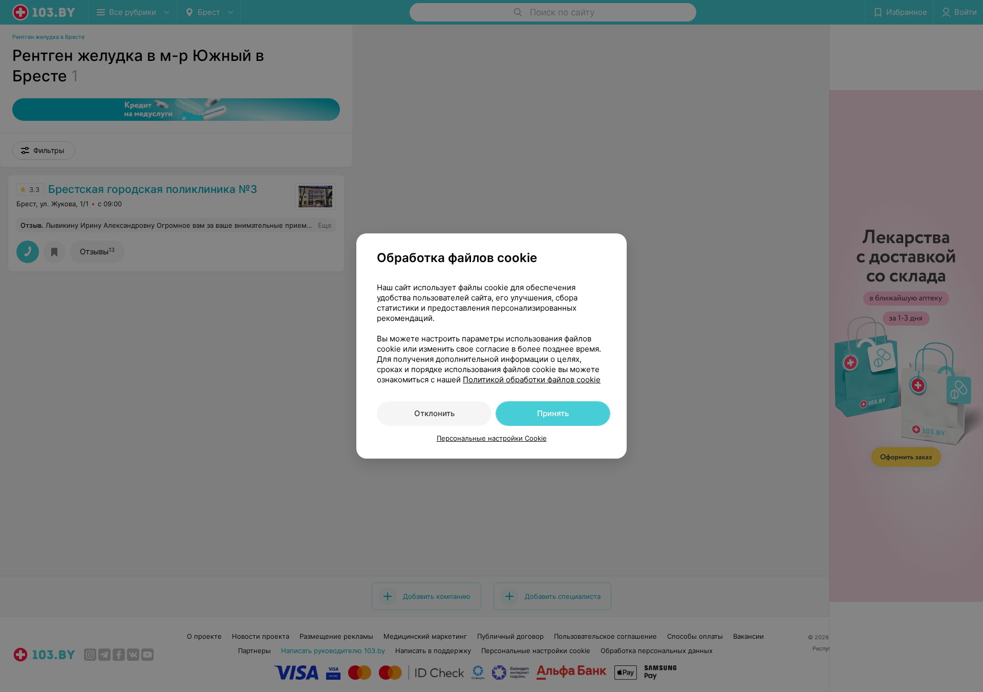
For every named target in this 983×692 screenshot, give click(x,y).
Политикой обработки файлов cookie (532, 379)
